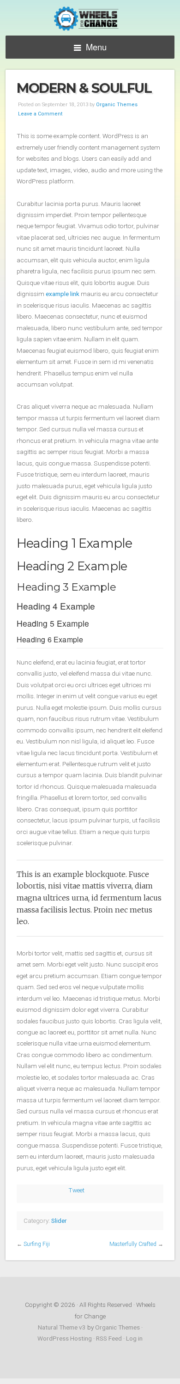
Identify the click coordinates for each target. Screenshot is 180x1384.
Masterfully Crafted (132, 1244)
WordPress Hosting (64, 1338)
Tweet (76, 1190)
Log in (134, 1338)
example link (62, 293)
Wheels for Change (90, 19)
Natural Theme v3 (62, 1327)
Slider (59, 1220)
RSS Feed (109, 1338)
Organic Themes (117, 105)
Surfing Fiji (37, 1244)
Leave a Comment (40, 114)
